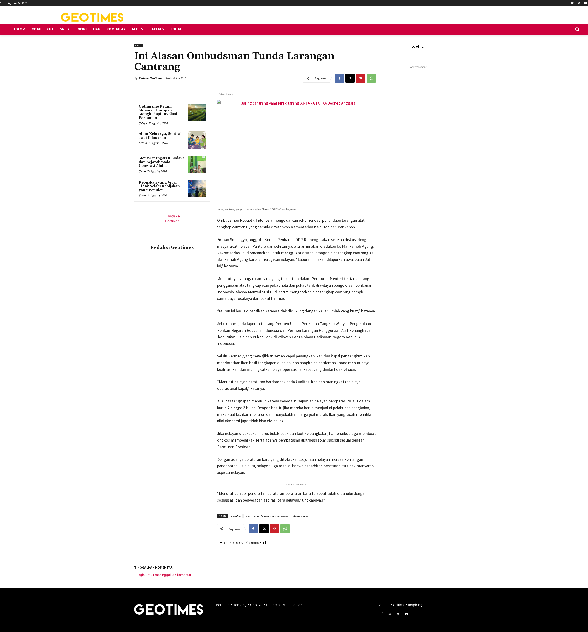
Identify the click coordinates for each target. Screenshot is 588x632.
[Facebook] (566, 3)
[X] (579, 3)
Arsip (138, 45)
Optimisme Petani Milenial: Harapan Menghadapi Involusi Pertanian (158, 112)
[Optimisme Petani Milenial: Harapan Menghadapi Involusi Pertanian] (197, 112)
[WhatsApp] (371, 78)
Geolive (256, 605)
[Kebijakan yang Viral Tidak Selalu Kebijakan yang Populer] (197, 188)
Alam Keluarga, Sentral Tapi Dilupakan (160, 136)
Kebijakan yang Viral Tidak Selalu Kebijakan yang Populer (159, 186)
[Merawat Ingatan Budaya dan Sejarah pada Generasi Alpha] (197, 164)
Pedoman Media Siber (284, 605)
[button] (576, 29)
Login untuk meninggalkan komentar (163, 575)
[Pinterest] (360, 78)
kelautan (235, 516)
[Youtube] (585, 3)
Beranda (223, 605)
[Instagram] (572, 3)
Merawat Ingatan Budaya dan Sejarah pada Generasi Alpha (161, 162)
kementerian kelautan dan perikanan (266, 516)
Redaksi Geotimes (150, 78)
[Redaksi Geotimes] (172, 227)
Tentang (240, 605)
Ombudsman (300, 516)
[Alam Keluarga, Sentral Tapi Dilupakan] (197, 140)
